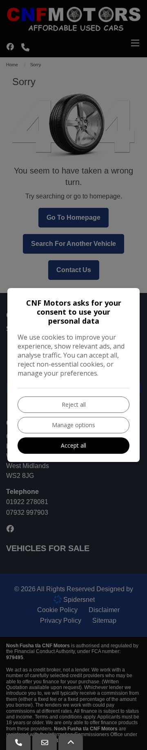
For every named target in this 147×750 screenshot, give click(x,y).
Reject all (74, 404)
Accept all (73, 445)
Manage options (73, 425)
